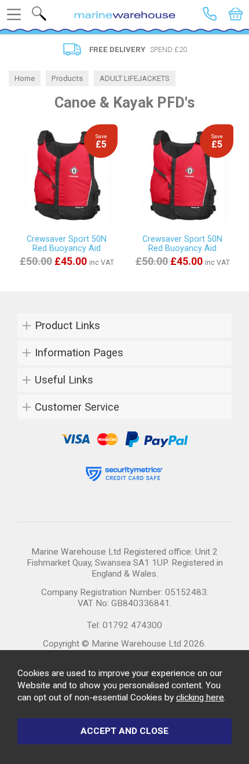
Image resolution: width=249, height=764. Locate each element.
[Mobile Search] (39, 13)
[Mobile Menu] (14, 14)
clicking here (200, 697)
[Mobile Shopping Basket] (235, 13)
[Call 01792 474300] (209, 13)
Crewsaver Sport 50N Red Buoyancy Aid (67, 243)
